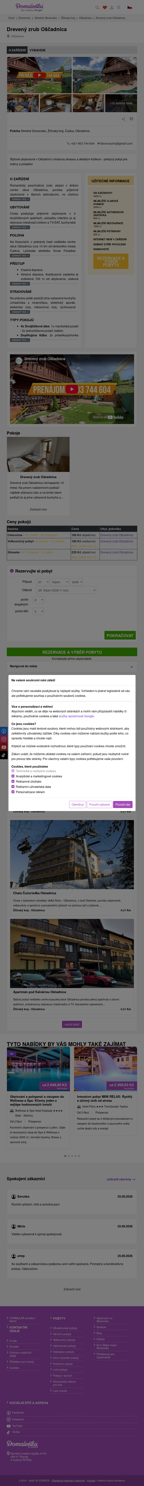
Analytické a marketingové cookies (39, 776)
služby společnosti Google (76, 716)
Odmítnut (78, 804)
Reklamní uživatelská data (33, 786)
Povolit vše (123, 804)
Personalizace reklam (30, 792)
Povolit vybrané (99, 804)
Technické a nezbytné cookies (36, 771)
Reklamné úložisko (28, 781)
